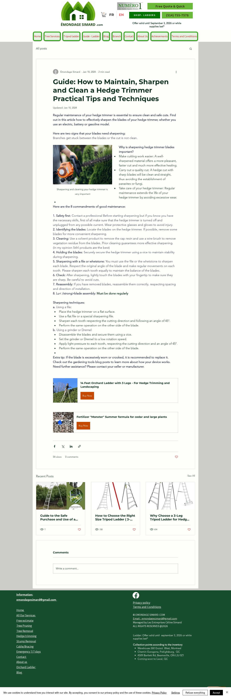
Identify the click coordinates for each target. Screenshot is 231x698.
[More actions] (176, 72)
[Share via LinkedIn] (71, 446)
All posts (41, 48)
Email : (137, 618)
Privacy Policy (159, 692)
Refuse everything (195, 692)
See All (191, 475)
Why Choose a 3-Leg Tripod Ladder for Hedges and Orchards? (170, 517)
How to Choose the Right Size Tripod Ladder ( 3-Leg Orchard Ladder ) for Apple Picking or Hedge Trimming (115, 517)
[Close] (227, 692)
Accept (216, 692)
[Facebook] (136, 595)
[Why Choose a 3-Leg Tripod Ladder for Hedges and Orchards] (170, 496)
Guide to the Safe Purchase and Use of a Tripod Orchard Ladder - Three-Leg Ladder (59, 517)
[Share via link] (79, 446)
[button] (104, 14)
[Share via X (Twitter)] (62, 446)
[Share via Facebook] (54, 446)
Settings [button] (175, 692)
